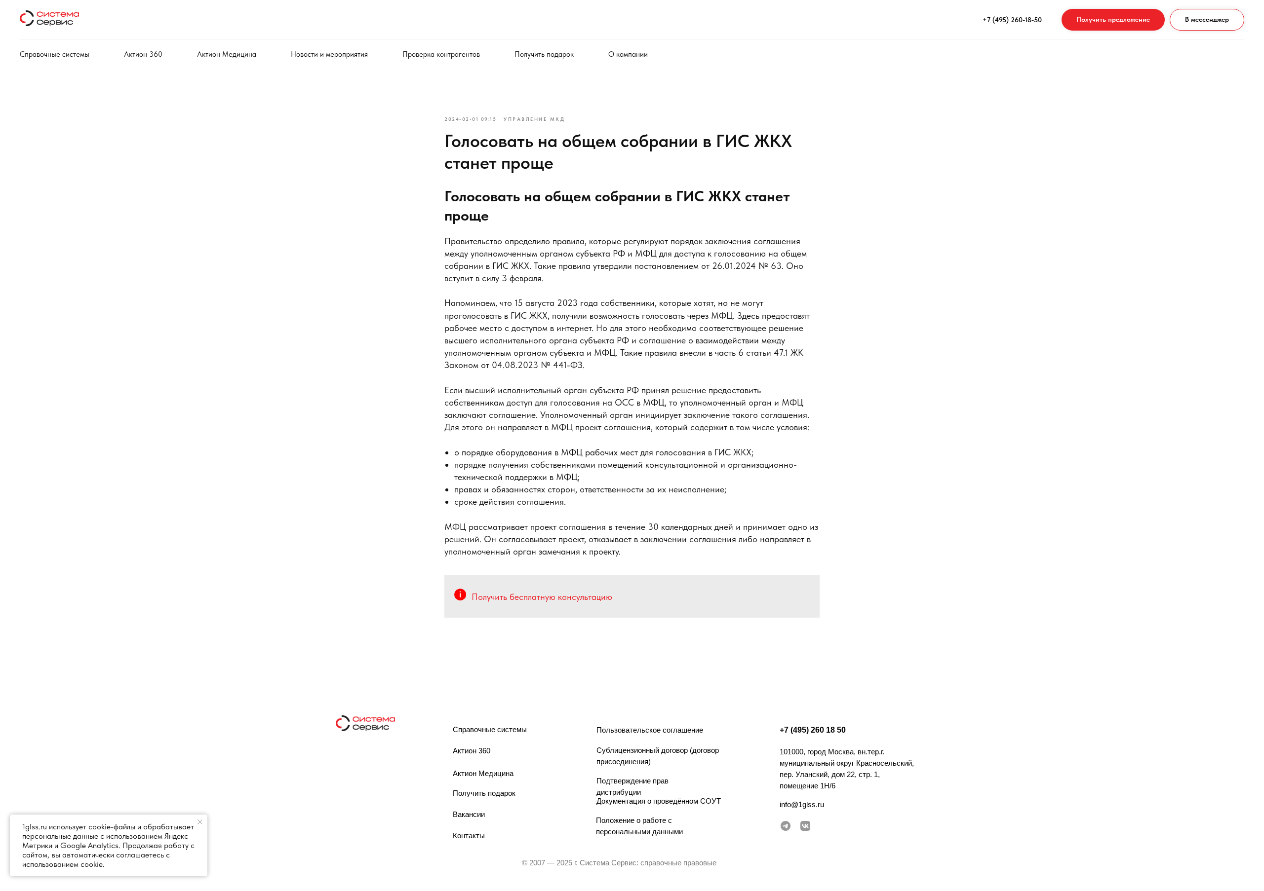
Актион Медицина (226, 54)
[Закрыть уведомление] (200, 822)
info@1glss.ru (802, 804)
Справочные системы (54, 54)
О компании (628, 54)
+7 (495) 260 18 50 (813, 730)
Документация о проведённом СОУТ (658, 801)
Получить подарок (544, 54)
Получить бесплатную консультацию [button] (542, 597)
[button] (1113, 20)
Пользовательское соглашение (649, 730)
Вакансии (469, 814)
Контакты (469, 835)
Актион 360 (143, 54)
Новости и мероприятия (329, 54)
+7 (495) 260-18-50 (1012, 20)
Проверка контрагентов (441, 54)
